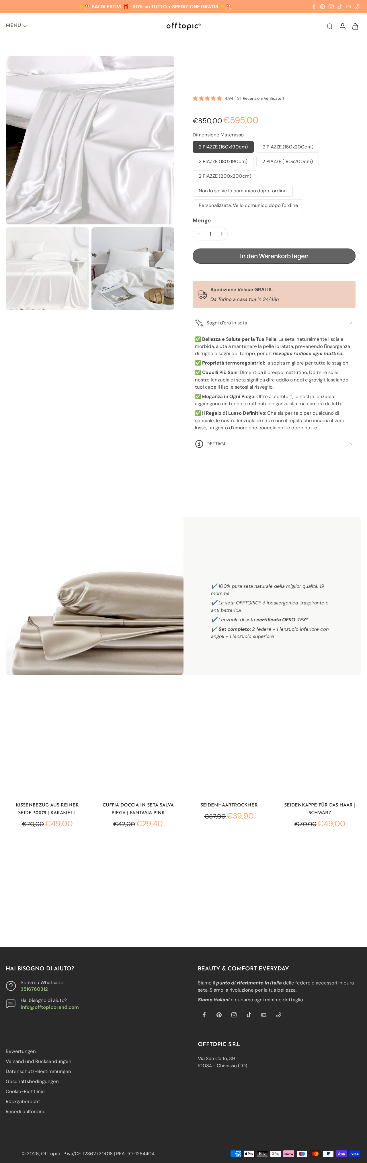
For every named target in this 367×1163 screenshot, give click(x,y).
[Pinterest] (322, 6)
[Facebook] (314, 6)
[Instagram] (331, 6)
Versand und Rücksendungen (38, 1061)
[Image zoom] (90, 140)
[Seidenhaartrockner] (229, 754)
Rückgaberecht (23, 1102)
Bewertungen (21, 1051)
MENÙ (13, 25)
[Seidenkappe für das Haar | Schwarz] (319, 754)
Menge (202, 220)
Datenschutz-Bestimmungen (38, 1071)
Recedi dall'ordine (26, 1112)
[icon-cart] (355, 26)
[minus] (198, 234)
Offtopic (51, 1153)
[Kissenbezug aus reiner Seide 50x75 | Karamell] (47, 754)
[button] (274, 256)
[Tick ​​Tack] (339, 6)
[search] (329, 26)
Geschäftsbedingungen (32, 1081)
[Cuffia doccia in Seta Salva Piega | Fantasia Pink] (138, 754)
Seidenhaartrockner (229, 805)
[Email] (348, 6)
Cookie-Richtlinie (25, 1091)
